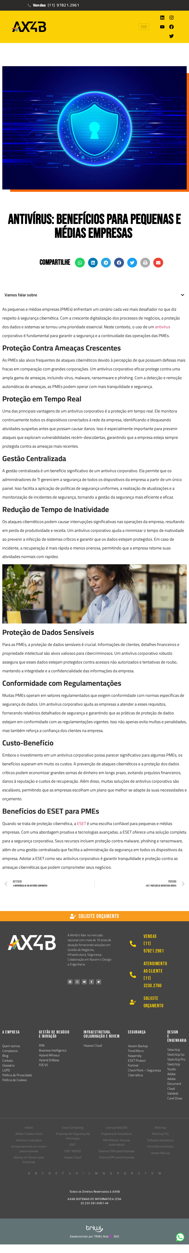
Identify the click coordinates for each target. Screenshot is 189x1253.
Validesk (172, 1093)
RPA (41, 1045)
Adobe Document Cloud (174, 1084)
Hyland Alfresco (49, 1055)
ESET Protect (137, 1061)
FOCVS (43, 1065)
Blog (5, 1056)
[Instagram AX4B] (77, 981)
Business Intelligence (52, 1050)
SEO (116, 1236)
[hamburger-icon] (144, 26)
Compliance (10, 1051)
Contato (7, 1061)
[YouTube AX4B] (84, 981)
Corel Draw (174, 1098)
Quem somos (11, 1046)
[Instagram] (171, 17)
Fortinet (133, 1065)
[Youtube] (162, 26)
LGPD (6, 1070)
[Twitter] (171, 36)
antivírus (162, 327)
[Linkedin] (162, 17)
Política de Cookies (14, 1080)
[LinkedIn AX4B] (70, 981)
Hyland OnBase (49, 1060)
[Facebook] (171, 26)
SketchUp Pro (176, 1059)
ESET (82, 823)
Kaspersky (135, 1056)
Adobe (171, 1074)
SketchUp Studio (173, 1066)
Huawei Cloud (93, 1045)
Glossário (8, 1065)
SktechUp (173, 1050)
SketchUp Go (175, 1054)
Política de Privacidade (17, 1075)
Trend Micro (136, 1051)
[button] (80, 263)
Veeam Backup (138, 1046)
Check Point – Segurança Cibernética (144, 1072)
